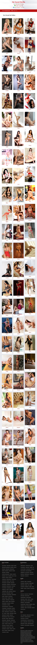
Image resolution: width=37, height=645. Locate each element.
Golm (11, 580)
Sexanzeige (27, 567)
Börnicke (27, 631)
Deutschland (4, 626)
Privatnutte (22, 583)
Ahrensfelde (4, 565)
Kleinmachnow (13, 584)
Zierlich (29, 599)
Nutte (31, 584)
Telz (2, 613)
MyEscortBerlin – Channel (19, 7)
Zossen (3, 623)
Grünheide (25, 636)
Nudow (3, 596)
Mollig (24, 600)
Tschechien (4, 632)
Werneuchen (12, 616)
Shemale (28, 588)
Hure (29, 584)
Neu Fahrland (4, 594)
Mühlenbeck (33, 636)
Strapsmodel (29, 607)
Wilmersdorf (4, 620)
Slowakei (9, 630)
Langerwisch (9, 587)
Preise (12, 10)
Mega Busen (23, 599)
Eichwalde (10, 575)
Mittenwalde (8, 592)
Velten (15, 613)
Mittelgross (22, 602)
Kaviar (22, 621)
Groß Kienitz (22, 639)
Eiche (7, 575)
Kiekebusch (9, 584)
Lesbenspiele (25, 621)
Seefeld (6, 609)
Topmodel (22, 581)
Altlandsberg (9, 565)
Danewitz (14, 574)
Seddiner (13, 608)
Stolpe (3, 611)
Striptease (22, 625)
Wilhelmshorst (11, 618)
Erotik (32, 565)
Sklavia (26, 623)
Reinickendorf (4, 603)
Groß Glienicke (32, 637)
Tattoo (26, 607)
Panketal (9, 597)
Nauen (12, 592)
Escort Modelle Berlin (6, 10)
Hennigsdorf (4, 582)
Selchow (9, 609)
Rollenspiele (23, 623)
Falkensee (10, 577)
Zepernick (10, 621)
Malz (7, 591)
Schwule (25, 588)
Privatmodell (29, 581)
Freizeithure (23, 586)
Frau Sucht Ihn (23, 570)
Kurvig (26, 605)
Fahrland (7, 577)
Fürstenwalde (27, 635)
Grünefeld (22, 636)
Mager (26, 599)
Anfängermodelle (23, 631)
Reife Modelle (31, 593)
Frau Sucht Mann (28, 570)
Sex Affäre (26, 630)
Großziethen (31, 640)
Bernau (15, 567)
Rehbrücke (31, 635)
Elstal (13, 575)
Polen (3, 630)
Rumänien (32, 641)
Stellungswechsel (30, 623)
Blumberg (6, 570)
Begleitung (22, 574)
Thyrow (5, 613)
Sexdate (31, 567)
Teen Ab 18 (22, 593)
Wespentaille (29, 605)
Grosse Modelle (27, 602)
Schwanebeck (4, 608)
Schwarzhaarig (23, 604)
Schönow (29, 634)
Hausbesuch (32, 574)
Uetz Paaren (12, 613)
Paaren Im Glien (4, 597)
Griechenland (9, 626)
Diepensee (4, 575)
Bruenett (27, 604)
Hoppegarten (4, 584)
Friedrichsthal (14, 579)
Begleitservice (28, 565)
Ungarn (7, 632)
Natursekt (29, 621)
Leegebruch (4, 589)
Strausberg (11, 611)
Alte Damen (22, 595)
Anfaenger (22, 605)
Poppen (33, 621)
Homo (33, 586)
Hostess (26, 584)
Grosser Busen (28, 597)
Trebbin (8, 613)
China (12, 623)
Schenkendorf (4, 604)
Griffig (22, 600)
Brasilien (7, 625)
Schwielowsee (9, 608)
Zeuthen (14, 621)
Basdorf (12, 565)
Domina (32, 614)
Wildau (7, 618)
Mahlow (3, 570)
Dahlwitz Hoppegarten (5, 574)
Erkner (15, 575)
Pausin (12, 597)
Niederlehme (14, 594)
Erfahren (33, 607)
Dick (26, 600)
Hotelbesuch (23, 572)
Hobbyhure (27, 586)
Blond (34, 604)
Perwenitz (3, 599)
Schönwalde (22, 635)
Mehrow (14, 591)
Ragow (10, 601)
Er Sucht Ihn (27, 575)
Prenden (6, 601)
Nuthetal (6, 596)
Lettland (11, 628)
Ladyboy (22, 588)
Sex (33, 567)
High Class (31, 572)
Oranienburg (10, 596)
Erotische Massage (27, 616)
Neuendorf (12, 582)
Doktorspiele (29, 614)
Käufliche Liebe (30, 630)
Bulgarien (11, 625)
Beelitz (15, 565)
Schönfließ (26, 634)
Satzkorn (12, 603)
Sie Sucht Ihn (27, 572)
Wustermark (13, 620)
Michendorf (4, 592)
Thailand (6, 623)
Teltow (15, 611)
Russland (5, 630)
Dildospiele (24, 614)
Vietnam (9, 623)
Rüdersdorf (22, 637)
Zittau (13, 580)
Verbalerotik (32, 625)
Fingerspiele (23, 618)
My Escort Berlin (18, 2)
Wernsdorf (4, 618)
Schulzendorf (11, 606)
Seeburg (3, 609)
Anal (21, 614)
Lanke (12, 587)
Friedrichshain (8, 579)
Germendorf (4, 580)
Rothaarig (30, 604)
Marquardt (10, 591)
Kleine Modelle (29, 600)
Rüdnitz (25, 637)
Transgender (32, 588)
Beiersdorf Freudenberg (6, 567)
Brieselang (4, 572)
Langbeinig (22, 607)
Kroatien (7, 628)
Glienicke (8, 580)
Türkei (21, 642)
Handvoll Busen (23, 597)
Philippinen (4, 625)
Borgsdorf (10, 570)
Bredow (13, 570)
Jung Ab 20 (26, 593)
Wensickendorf (4, 616)
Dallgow (11, 574)
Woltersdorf (8, 620)
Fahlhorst (3, 577)
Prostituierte (27, 583)
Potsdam (3, 601)
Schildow (8, 604)
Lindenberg (11, 589)
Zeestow (3, 621)
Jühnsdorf (29, 636)
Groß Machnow (27, 639)
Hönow (30, 631)
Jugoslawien (4, 628)
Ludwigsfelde (4, 591)
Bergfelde (11, 567)
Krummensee (4, 587)
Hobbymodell (31, 583)
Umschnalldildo (26, 625)
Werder (8, 616)
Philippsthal (12, 599)
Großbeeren (27, 640)
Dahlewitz (7, 572)
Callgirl (25, 581)
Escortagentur (23, 567)
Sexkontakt (22, 575)
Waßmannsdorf (27, 641)
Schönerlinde (22, 634)
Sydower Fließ (22, 641)
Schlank (32, 599)
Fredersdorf (4, 579)
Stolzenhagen (7, 611)
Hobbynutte (22, 584)
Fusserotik (26, 618)
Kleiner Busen (27, 595)
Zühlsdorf (28, 637)
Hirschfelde (8, 582)
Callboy (30, 586)
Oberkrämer (22, 630)
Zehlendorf (7, 621)
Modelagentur (27, 574)
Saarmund (8, 603)
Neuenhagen (9, 594)
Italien (13, 626)
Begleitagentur (23, 565)
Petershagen (8, 599)
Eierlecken (22, 616)
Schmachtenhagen (5, 606)
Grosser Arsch (23, 609)
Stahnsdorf (13, 609)
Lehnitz (7, 589)
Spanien (12, 630)
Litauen (14, 628)
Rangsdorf (13, 601)
